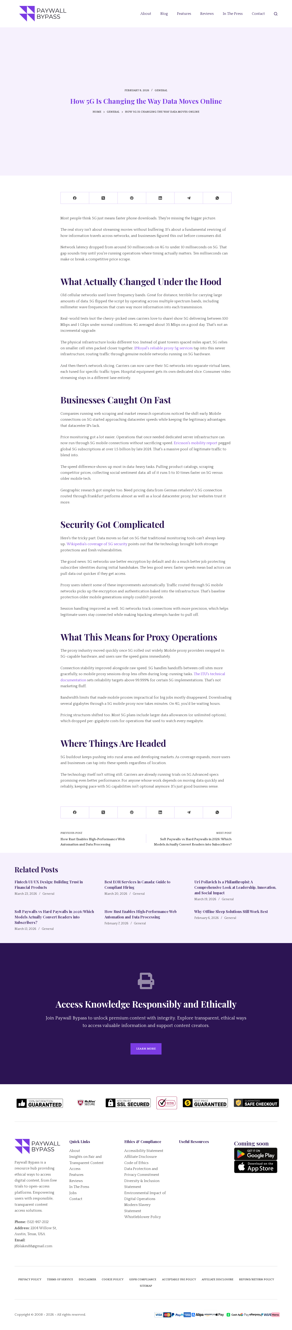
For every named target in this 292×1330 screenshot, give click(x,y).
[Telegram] (189, 198)
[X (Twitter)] (103, 198)
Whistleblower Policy (142, 1217)
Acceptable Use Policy (179, 1279)
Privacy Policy (29, 1279)
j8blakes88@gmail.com (33, 1246)
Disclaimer (87, 1279)
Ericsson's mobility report (195, 443)
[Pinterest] (132, 198)
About (146, 14)
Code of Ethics (136, 1163)
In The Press (233, 14)
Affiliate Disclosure (140, 1157)
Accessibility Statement (143, 1151)
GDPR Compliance (142, 1279)
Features (184, 14)
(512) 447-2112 (38, 1222)
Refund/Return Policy (256, 1279)
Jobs (73, 1193)
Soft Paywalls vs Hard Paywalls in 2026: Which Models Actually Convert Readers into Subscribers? (54, 917)
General (161, 90)
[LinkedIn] (160, 198)
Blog (164, 14)
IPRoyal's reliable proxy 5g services (163, 348)
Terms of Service (60, 1279)
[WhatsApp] (217, 198)
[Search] (275, 14)
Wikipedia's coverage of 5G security (97, 544)
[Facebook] (75, 198)
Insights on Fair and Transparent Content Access (86, 1163)
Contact (258, 14)
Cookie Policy (112, 1279)
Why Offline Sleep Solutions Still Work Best (231, 911)
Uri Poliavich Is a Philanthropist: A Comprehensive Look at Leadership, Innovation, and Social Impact (235, 887)
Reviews (207, 14)
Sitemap (146, 1285)
